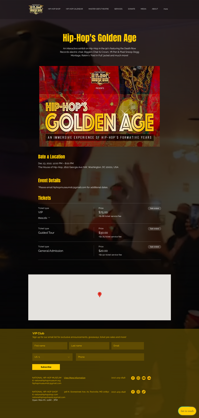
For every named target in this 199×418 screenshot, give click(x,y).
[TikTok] (144, 392)
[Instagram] (138, 378)
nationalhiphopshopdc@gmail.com (48, 397)
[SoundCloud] (149, 378)
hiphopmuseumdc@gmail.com (46, 383)
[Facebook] (133, 378)
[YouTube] (144, 378)
